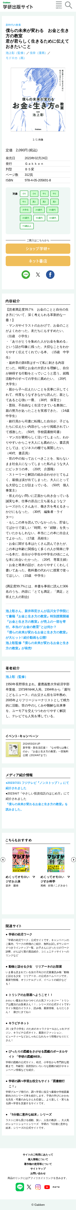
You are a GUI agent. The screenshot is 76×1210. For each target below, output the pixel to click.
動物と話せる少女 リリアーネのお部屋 (35, 966)
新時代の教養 (13, 24)
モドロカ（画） (16, 58)
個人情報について (38, 1159)
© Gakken (38, 1204)
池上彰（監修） (16, 52)
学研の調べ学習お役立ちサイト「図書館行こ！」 (37, 1083)
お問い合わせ (38, 1173)
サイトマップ (38, 1168)
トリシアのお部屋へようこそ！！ (31, 994)
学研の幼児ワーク (20, 934)
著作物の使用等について (38, 1164)
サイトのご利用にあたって (38, 1154)
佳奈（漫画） (39, 52)
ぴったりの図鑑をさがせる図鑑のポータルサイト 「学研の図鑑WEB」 (38, 1054)
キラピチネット (19, 1023)
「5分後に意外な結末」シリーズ (30, 1114)
